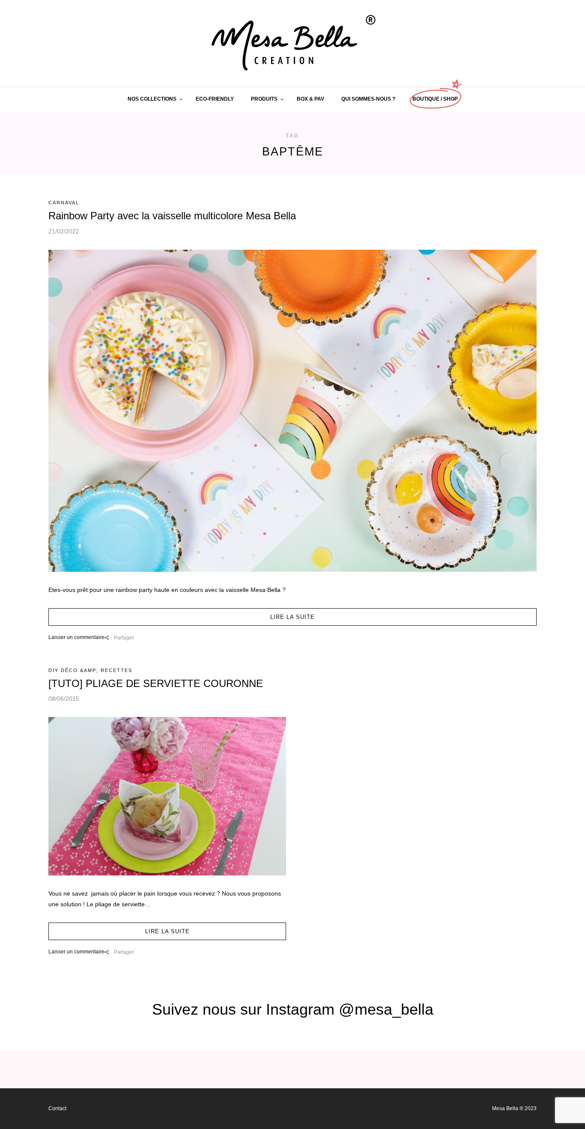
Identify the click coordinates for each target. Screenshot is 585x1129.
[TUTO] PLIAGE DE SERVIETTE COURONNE (155, 683)
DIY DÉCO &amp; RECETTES (90, 670)
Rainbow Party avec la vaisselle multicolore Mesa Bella (172, 215)
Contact (57, 1108)
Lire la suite (292, 617)
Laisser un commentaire (76, 637)
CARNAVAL (63, 202)
